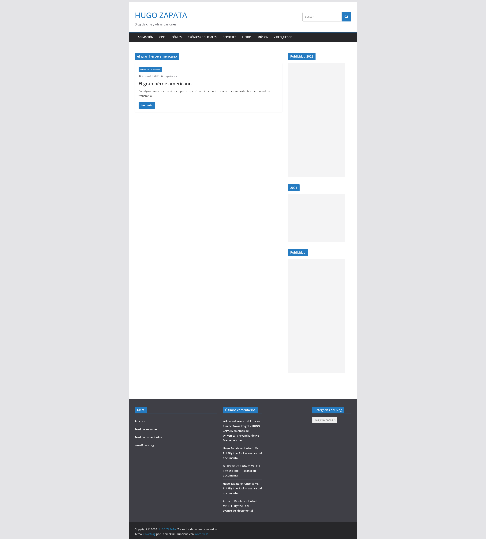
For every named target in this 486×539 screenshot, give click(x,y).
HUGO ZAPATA (161, 15)
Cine (162, 37)
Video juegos (283, 37)
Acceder (140, 421)
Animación (145, 37)
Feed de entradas (146, 429)
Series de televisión (150, 69)
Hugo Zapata (171, 76)
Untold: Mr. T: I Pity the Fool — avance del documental (242, 453)
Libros (247, 37)
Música (263, 37)
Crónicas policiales (202, 37)
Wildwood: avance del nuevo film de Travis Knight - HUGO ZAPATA (241, 425)
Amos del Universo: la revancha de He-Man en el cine (241, 435)
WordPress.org (144, 445)
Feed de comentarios (148, 437)
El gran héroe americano (165, 83)
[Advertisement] (316, 120)
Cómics (176, 37)
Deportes (229, 37)
